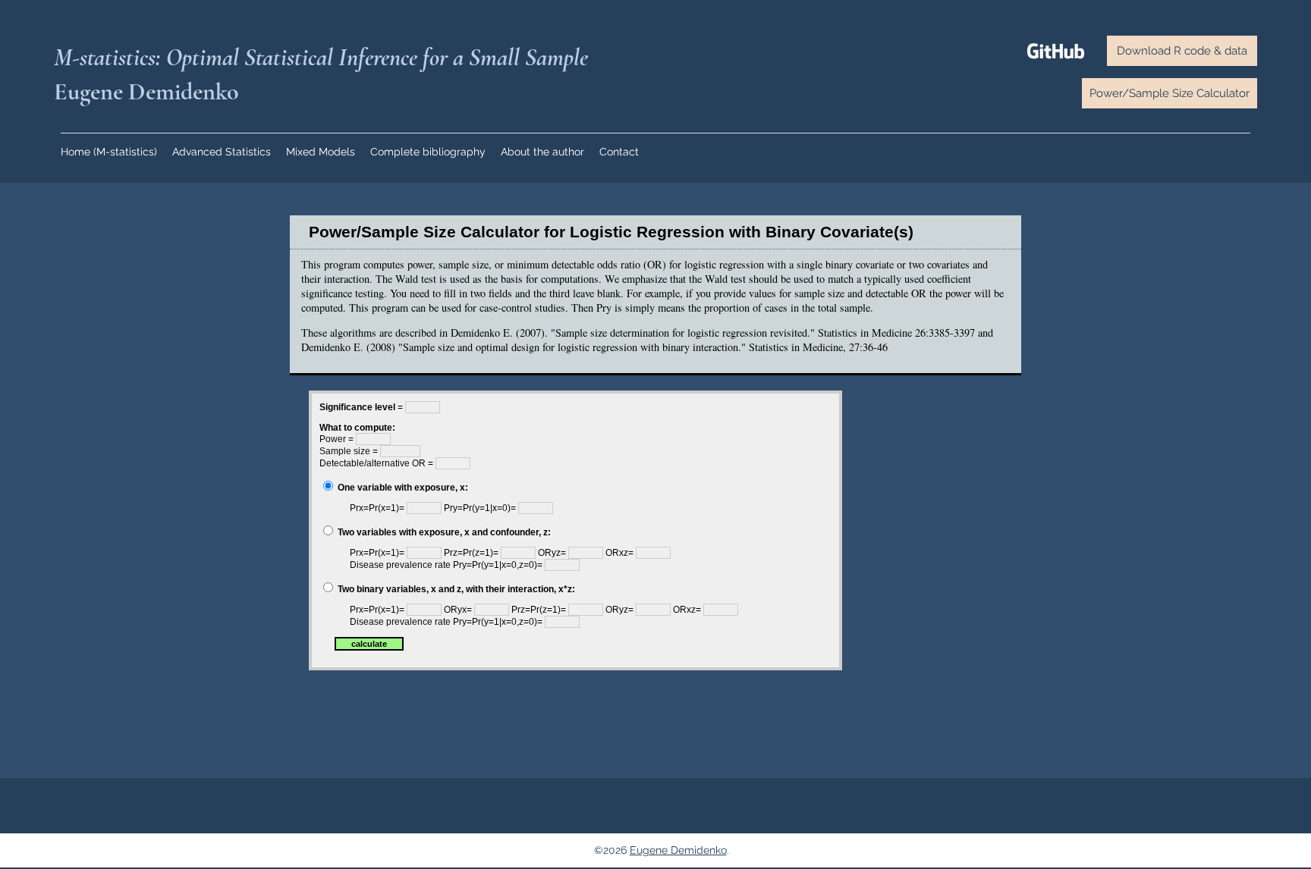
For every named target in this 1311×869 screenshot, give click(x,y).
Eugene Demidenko (678, 850)
